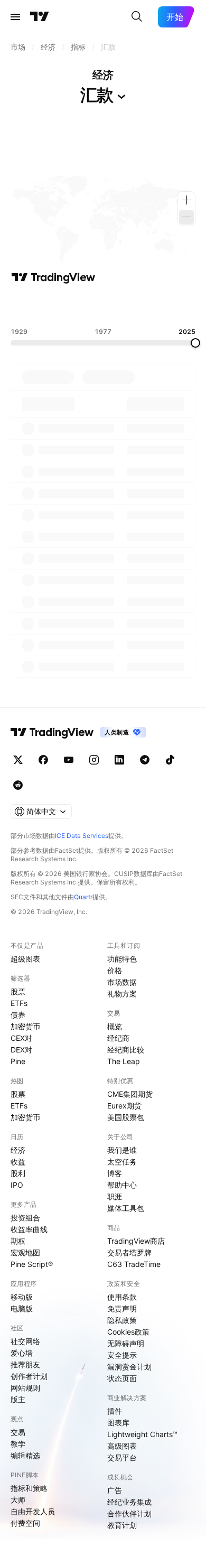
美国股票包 (125, 1117)
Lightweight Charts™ (142, 1434)
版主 (18, 1399)
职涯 (114, 1196)
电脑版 (22, 1308)
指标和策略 (29, 1488)
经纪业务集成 (129, 1501)
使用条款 (122, 1296)
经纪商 (118, 1037)
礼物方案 (122, 993)
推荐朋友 (25, 1364)
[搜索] (136, 16)
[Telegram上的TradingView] (144, 759)
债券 (18, 1014)
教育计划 (122, 1525)
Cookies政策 (128, 1331)
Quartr (83, 897)
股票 (18, 991)
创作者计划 (29, 1376)
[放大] (186, 200)
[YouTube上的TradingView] (68, 759)
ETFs (19, 1003)
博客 (114, 1173)
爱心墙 (22, 1352)
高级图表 (122, 1445)
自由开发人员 (33, 1511)
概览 (114, 1026)
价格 (114, 970)
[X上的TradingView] (18, 759)
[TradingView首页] (39, 17)
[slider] (195, 343)
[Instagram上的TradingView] (94, 759)
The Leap (123, 1061)
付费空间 (25, 1522)
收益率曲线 (29, 1229)
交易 (18, 1432)
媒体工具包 (125, 1208)
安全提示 (122, 1354)
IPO (17, 1184)
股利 (18, 1173)
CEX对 (21, 1037)
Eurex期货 (124, 1105)
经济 (18, 1149)
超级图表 (25, 958)
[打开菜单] (15, 16)
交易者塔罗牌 (129, 1252)
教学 (18, 1443)
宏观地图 (25, 1252)
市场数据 (122, 981)
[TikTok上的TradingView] (170, 759)
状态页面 (122, 1378)
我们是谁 (122, 1149)
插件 (114, 1410)
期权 (18, 1240)
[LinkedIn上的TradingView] (119, 759)
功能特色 (122, 958)
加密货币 (25, 1026)
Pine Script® (32, 1264)
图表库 (118, 1422)
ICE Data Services (81, 836)
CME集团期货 (130, 1093)
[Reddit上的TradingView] (18, 785)
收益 (18, 1161)
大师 (18, 1499)
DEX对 (21, 1049)
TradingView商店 (136, 1240)
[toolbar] (103, 306)
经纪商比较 (125, 1049)
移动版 (22, 1296)
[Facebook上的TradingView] (43, 759)
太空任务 (122, 1161)
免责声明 (122, 1308)
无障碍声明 (125, 1343)
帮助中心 (122, 1184)
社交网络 (25, 1341)
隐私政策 (122, 1320)
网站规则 (25, 1387)
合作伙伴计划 (129, 1513)
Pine (18, 1061)
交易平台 (122, 1457)
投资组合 (25, 1217)
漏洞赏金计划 (129, 1366)
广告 (114, 1490)
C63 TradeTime (134, 1264)
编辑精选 (25, 1455)
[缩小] (186, 217)
